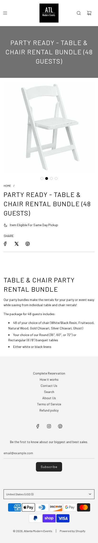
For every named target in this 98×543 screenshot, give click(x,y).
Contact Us (49, 386)
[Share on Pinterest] (27, 244)
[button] (41, 178)
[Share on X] (16, 244)
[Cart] (89, 13)
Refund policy (49, 410)
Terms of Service (49, 404)
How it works (49, 379)
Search (49, 392)
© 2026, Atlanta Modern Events (32, 531)
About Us (49, 398)
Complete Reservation (49, 373)
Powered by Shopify (72, 531)
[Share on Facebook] (5, 244)
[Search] (79, 13)
